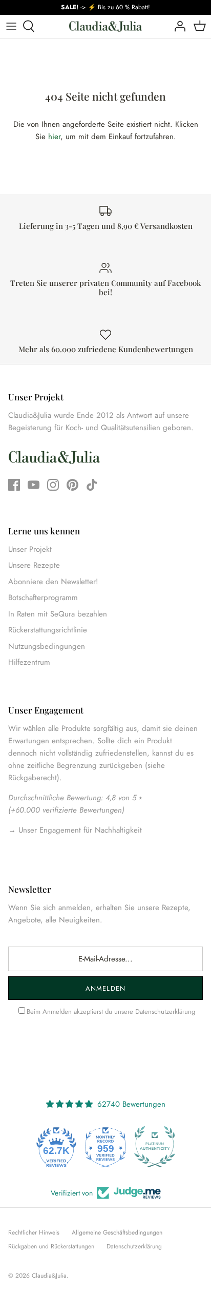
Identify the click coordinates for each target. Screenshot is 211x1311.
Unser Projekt (30, 549)
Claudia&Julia (49, 1275)
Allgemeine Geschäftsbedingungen (117, 1232)
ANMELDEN (105, 988)
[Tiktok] (92, 485)
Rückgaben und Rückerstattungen (51, 1246)
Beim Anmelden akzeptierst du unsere (111, 1011)
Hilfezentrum (29, 662)
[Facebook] (14, 485)
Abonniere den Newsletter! (53, 581)
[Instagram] (53, 485)
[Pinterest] (72, 485)
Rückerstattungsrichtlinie (47, 629)
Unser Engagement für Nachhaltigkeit (79, 830)
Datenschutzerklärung (165, 1011)
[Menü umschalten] (11, 26)
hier (54, 136)
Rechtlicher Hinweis (33, 1232)
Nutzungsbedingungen (46, 646)
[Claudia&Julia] (105, 26)
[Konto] (177, 26)
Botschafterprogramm (43, 597)
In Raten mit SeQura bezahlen (57, 614)
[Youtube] (33, 485)
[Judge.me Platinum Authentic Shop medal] (154, 1146)
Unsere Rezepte (34, 565)
